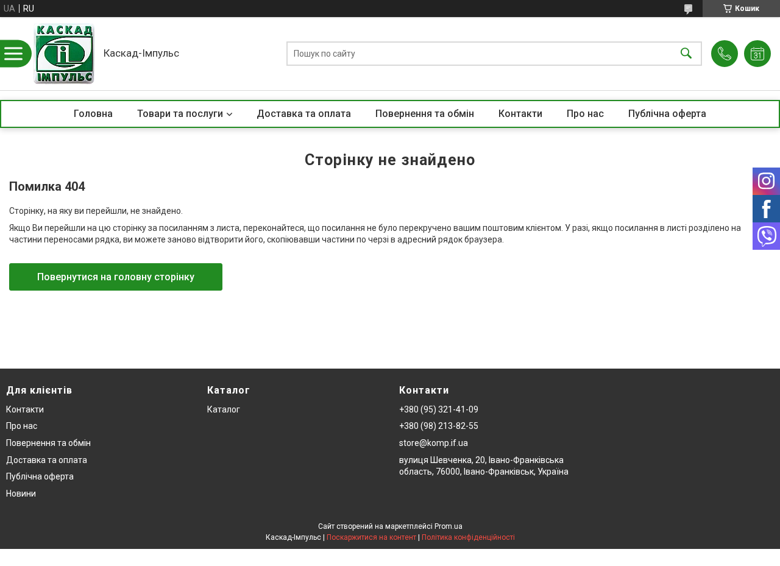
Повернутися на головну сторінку (115, 277)
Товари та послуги (180, 113)
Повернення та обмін (424, 113)
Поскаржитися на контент (371, 537)
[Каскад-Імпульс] (64, 53)
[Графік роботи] (757, 53)
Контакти (520, 113)
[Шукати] (686, 54)
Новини (21, 493)
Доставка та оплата (304, 113)
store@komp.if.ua (433, 443)
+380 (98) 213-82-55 (438, 426)
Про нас (585, 113)
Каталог (223, 409)
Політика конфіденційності (468, 537)
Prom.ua (448, 526)
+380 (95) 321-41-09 (438, 409)
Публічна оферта (667, 113)
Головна (93, 113)
